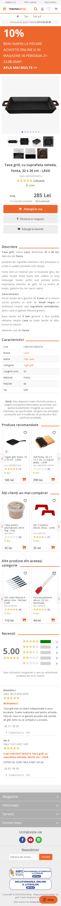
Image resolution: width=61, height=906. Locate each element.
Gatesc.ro (10, 2)
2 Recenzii (38, 180)
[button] (6, 105)
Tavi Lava (29, 359)
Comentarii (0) (19, 732)
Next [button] (59, 458)
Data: (6, 693)
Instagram (38, 840)
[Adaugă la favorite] (25, 432)
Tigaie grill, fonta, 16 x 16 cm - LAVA (15, 458)
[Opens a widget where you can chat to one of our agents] (48, 900)
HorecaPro (50, 2)
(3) (48, 609)
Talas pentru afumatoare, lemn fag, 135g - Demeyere (14, 529)
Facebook (22, 840)
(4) (20, 609)
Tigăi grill (28, 365)
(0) (48, 469)
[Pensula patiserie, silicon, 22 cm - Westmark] (45, 582)
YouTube (30, 840)
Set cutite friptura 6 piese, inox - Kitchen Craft (15, 600)
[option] (16, 456)
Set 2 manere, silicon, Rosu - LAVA (44, 526)
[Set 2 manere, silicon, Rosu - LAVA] (45, 510)
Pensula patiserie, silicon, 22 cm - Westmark (43, 600)
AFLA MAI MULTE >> (20, 67)
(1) (20, 469)
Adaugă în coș (32, 209)
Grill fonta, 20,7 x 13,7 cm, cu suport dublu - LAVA (43, 459)
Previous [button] (2, 458)
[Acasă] (18, 17)
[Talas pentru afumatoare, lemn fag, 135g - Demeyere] (16, 510)
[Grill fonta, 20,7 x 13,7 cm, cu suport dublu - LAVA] (45, 442)
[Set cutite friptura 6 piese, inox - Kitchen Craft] (16, 582)
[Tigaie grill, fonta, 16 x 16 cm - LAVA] (16, 442)
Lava (26, 352)
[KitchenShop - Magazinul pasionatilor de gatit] (17, 9)
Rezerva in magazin (32, 219)
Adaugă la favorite (32, 229)
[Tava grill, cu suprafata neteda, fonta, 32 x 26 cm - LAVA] (30, 105)
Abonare (46, 857)
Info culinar (30, 2)
